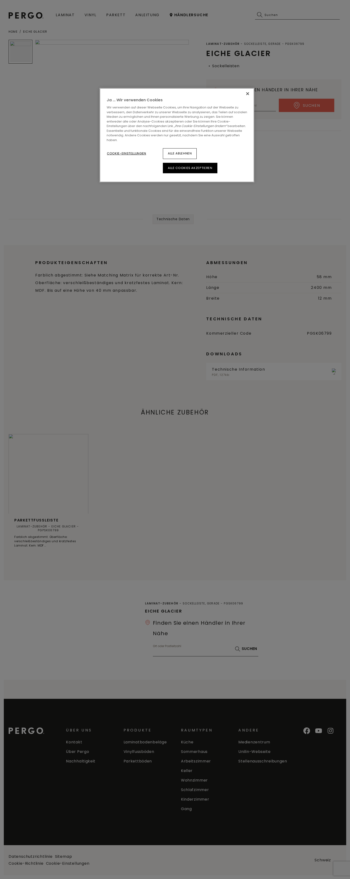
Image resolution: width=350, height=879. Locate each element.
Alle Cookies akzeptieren (190, 168)
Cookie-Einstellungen (126, 153)
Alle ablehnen (180, 153)
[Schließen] (247, 93)
